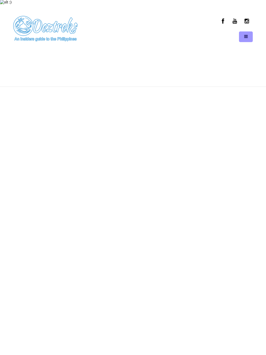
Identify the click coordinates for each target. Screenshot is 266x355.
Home (108, 66)
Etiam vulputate (145, 66)
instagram (246, 21)
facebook (223, 21)
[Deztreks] (45, 29)
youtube (235, 21)
